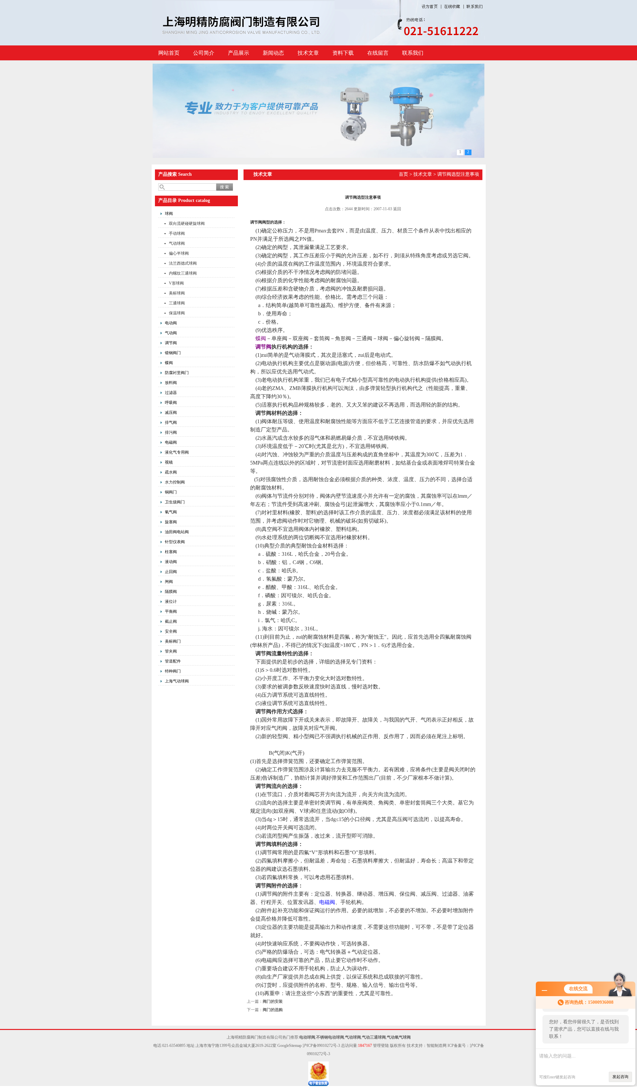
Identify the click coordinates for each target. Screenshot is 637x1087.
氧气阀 (171, 512)
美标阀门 (173, 641)
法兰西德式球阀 (183, 263)
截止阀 (171, 621)
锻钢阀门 (173, 353)
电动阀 (171, 323)
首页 (403, 174)
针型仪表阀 (175, 542)
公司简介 (203, 53)
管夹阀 (171, 651)
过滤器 (171, 392)
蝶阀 (169, 362)
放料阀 (171, 382)
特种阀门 (173, 671)
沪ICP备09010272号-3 (321, 1045)
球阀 (169, 213)
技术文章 (308, 53)
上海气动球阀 (177, 681)
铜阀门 (171, 492)
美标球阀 (177, 293)
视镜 (169, 462)
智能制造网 (437, 1045)
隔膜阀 (171, 591)
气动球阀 (177, 243)
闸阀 (169, 581)
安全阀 (171, 631)
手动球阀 (177, 233)
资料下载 (343, 53)
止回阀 (171, 571)
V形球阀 (176, 283)
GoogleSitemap (289, 1045)
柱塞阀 (171, 551)
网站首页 (168, 53)
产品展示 (238, 53)
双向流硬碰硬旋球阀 (187, 223)
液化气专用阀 (177, 452)
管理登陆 (381, 1045)
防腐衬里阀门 (177, 372)
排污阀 (171, 432)
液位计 (171, 601)
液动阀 (171, 561)
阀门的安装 (273, 1001)
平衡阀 (171, 611)
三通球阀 (177, 303)
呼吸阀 (171, 402)
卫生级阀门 (175, 502)
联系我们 (412, 53)
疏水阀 (171, 472)
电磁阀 (171, 442)
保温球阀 (177, 313)
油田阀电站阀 (177, 532)
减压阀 (171, 412)
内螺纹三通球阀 (183, 273)
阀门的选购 (273, 1009)
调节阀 (171, 343)
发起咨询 (620, 1076)
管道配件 (173, 661)
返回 (397, 209)
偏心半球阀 (179, 253)
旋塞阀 (171, 522)
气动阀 (171, 333)
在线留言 (378, 53)
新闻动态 (273, 53)
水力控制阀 (175, 482)
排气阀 (171, 422)
